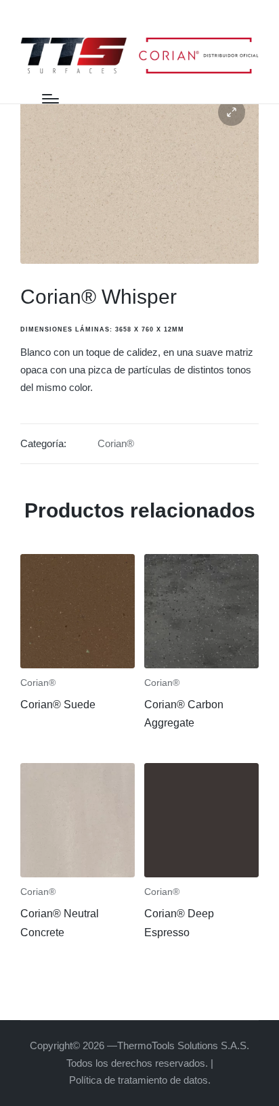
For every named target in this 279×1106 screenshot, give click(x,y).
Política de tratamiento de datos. (140, 1080)
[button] (231, 112)
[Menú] (50, 98)
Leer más (77, 666)
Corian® (116, 443)
